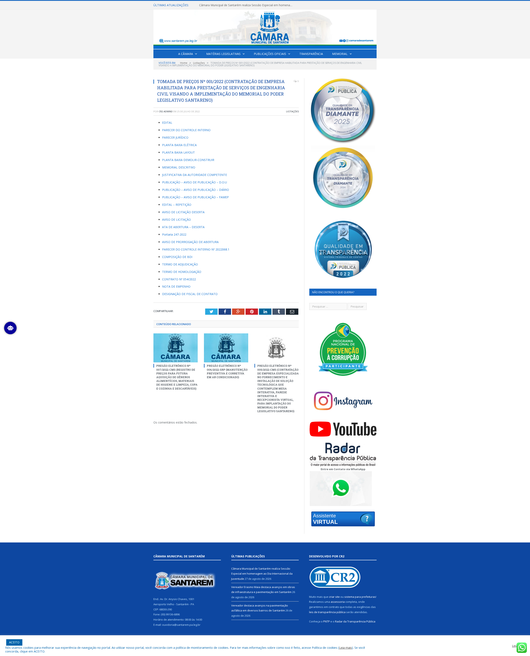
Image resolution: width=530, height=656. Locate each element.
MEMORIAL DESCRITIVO (178, 167)
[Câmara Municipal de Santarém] (265, 28)
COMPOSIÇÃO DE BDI (177, 257)
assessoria (338, 602)
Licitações (292, 111)
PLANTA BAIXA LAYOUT (178, 152)
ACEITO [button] (14, 642)
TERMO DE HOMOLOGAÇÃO (181, 272)
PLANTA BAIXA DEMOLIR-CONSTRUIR (188, 160)
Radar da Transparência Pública (355, 621)
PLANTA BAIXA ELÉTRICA (179, 145)
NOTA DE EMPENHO (176, 286)
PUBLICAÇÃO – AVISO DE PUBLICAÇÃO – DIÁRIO (195, 190)
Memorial (340, 54)
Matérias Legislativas (223, 54)
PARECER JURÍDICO (175, 137)
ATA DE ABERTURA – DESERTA (183, 227)
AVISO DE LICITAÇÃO (176, 219)
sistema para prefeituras (360, 597)
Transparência (311, 54)
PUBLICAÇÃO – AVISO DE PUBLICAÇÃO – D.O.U (194, 182)
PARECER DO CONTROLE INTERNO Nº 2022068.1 (195, 249)
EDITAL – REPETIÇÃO (176, 205)
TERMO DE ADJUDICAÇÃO (180, 264)
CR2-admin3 (165, 111)
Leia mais (345, 647)
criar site (334, 597)
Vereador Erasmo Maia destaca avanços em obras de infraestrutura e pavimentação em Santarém (246, 5)
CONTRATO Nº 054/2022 (179, 279)
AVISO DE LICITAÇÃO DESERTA (183, 212)
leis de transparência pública (327, 612)
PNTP (326, 621)
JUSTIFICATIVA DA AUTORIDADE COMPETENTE (194, 175)
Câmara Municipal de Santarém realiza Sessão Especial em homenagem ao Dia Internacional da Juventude (262, 574)
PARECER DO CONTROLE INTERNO (186, 130)
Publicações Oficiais (270, 54)
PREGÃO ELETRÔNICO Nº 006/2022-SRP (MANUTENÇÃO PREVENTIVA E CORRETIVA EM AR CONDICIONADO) (227, 371)
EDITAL (167, 123)
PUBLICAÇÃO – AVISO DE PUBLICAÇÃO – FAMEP (195, 197)
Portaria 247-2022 (174, 234)
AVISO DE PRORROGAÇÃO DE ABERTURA (190, 242)
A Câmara (185, 54)
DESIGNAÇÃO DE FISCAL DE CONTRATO (190, 294)
